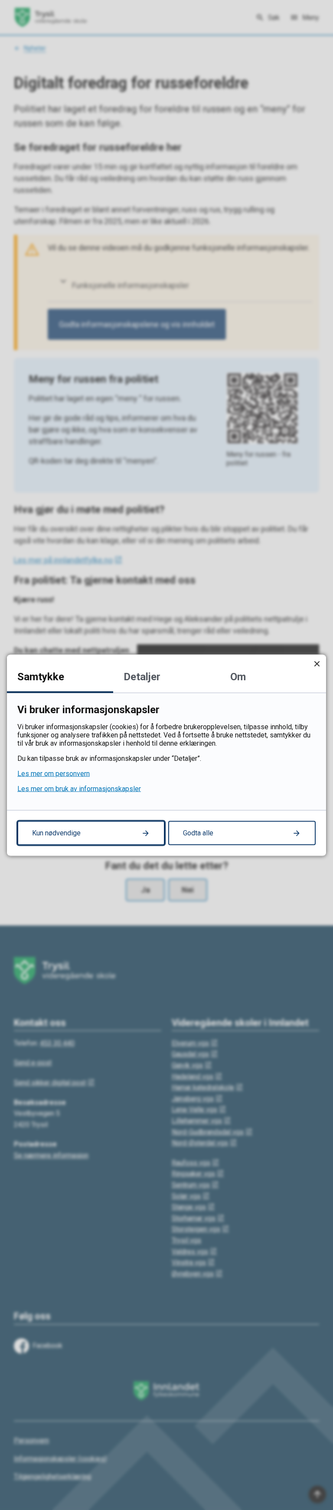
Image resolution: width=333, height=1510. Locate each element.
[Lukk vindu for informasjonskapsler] (317, 663)
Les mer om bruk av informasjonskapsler (79, 788)
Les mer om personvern (53, 773)
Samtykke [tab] (40, 676)
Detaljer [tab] (142, 676)
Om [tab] (238, 676)
